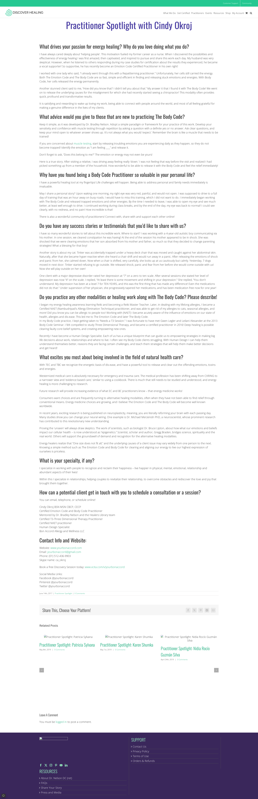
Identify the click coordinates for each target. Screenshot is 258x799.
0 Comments (80, 593)
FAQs (44, 783)
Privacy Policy (141, 751)
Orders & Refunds (144, 761)
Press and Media (51, 792)
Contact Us (139, 746)
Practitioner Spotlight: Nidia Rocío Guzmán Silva (189, 638)
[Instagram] (51, 765)
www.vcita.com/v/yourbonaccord (105, 567)
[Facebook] (40, 765)
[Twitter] (45, 765)
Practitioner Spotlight (63, 593)
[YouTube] (61, 765)
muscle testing (82, 143)
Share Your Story (51, 787)
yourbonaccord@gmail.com (64, 552)
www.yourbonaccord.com (66, 548)
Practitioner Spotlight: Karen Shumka (129, 637)
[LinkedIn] (66, 765)
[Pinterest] (56, 765)
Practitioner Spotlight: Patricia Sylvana (68, 637)
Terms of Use (141, 756)
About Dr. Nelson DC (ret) (56, 778)
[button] (251, 13)
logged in (61, 722)
